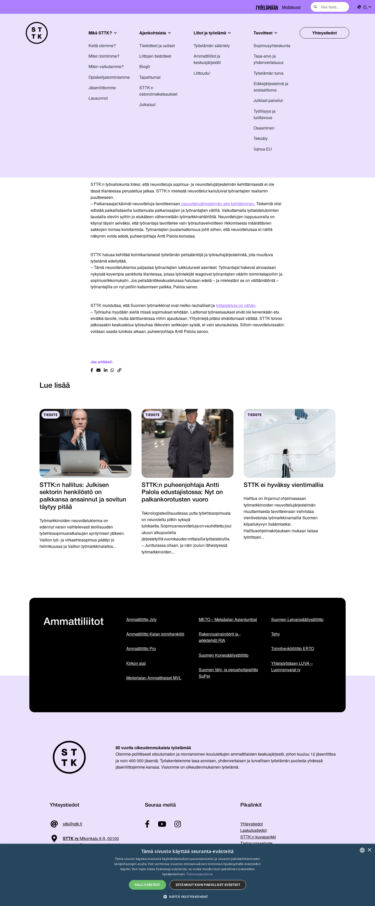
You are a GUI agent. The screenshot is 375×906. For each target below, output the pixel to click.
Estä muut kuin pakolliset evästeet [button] (208, 885)
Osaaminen (264, 128)
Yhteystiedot (324, 33)
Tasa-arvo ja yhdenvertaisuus (268, 59)
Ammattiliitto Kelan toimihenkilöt (155, 634)
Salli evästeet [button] (147, 885)
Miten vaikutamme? (106, 66)
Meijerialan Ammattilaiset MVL (153, 678)
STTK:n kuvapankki (258, 837)
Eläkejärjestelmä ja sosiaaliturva (271, 87)
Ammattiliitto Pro (141, 648)
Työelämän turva (268, 73)
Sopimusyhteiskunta (272, 45)
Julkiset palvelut (268, 100)
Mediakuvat (291, 6)
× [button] (369, 850)
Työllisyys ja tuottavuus (265, 114)
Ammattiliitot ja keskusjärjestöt (207, 59)
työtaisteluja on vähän (235, 305)
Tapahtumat (149, 77)
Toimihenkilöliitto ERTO (292, 648)
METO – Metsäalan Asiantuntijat (228, 619)
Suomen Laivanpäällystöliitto (297, 619)
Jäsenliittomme (102, 87)
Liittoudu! (202, 73)
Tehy (275, 634)
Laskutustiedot (253, 830)
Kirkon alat (136, 663)
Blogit (144, 66)
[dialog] (187, 875)
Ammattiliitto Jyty (141, 619)
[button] (187, 897)
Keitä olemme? (102, 45)
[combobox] (330, 7)
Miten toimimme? (104, 56)
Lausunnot (98, 98)
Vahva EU (263, 149)
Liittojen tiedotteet (155, 56)
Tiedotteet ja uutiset (157, 45)
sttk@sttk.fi (72, 824)
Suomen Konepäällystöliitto (223, 655)
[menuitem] (367, 7)
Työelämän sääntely (212, 45)
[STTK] (37, 33)
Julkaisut (147, 104)
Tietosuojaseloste (256, 843)
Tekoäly (261, 138)
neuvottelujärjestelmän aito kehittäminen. (217, 203)
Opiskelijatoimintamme (109, 77)
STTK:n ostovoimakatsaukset (158, 91)
